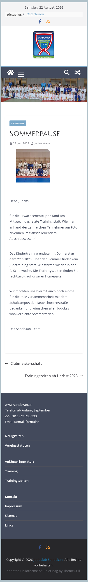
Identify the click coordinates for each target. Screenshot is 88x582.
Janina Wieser (43, 143)
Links (9, 525)
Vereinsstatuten (17, 445)
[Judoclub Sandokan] (10, 72)
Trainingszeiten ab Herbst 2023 (51, 375)
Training (11, 471)
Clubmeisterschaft (26, 363)
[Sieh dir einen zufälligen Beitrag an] (77, 72)
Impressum (13, 506)
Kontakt (11, 496)
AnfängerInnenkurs (20, 461)
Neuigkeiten (14, 436)
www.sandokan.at (18, 404)
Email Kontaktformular (22, 422)
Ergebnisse (17, 123)
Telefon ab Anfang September (27, 410)
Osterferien (35, 14)
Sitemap (11, 515)
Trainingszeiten (17, 480)
